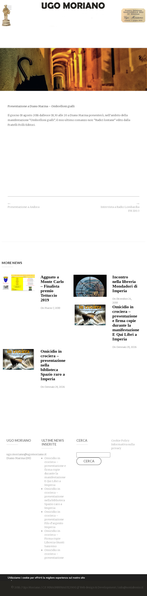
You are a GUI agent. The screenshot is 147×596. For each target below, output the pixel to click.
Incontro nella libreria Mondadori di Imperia (124, 284)
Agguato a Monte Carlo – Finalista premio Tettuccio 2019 (52, 288)
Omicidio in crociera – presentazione (54, 553)
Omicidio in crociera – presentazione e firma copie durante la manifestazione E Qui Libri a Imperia (124, 323)
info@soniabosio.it (130, 587)
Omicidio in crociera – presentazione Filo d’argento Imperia (54, 519)
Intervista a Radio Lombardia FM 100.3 (120, 209)
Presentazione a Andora (23, 207)
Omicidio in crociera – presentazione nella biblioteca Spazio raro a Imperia (53, 365)
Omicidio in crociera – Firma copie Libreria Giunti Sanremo (54, 538)
